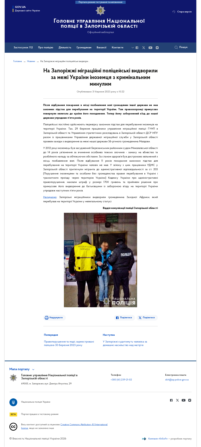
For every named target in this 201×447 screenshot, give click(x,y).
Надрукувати (56, 318)
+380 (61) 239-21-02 (121, 380)
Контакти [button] (117, 47)
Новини (31, 61)
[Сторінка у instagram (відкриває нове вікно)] (157, 48)
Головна (17, 61)
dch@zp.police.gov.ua (177, 380)
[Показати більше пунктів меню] (132, 47)
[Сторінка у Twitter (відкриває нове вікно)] (144, 48)
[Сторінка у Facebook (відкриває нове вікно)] (137, 48)
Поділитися (126, 318)
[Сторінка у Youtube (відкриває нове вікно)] (150, 48)
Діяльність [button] (65, 47)
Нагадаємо (50, 197)
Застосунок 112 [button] (23, 47)
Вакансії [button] (101, 47)
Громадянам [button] (84, 47)
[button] (22, 369)
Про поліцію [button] (45, 47)
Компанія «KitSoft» (158, 439)
